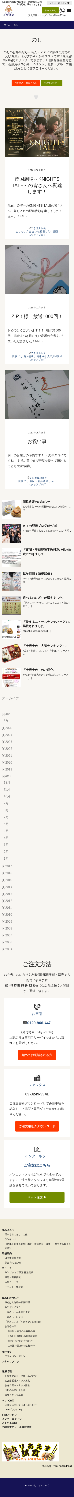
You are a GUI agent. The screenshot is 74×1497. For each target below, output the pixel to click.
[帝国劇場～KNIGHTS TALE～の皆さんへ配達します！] (37, 132)
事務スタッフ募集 (14, 1395)
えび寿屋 (37, 231)
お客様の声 (10, 1326)
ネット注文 (50, 10)
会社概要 (7, 1351)
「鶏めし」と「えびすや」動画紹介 (23, 1321)
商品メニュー (9, 1230)
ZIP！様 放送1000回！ (37, 316)
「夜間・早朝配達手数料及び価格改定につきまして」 (47, 552)
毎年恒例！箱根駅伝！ (38, 573)
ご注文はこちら (52, 83)
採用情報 (7, 1371)
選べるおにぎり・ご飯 (16, 1234)
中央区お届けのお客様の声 (21, 1331)
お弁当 (41, 481)
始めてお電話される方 (37, 1055)
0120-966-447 (39, 1023)
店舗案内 (7, 1253)
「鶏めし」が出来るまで (17, 1312)
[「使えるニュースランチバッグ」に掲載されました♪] (11, 629)
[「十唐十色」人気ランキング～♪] (11, 653)
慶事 (14, 356)
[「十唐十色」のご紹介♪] (11, 677)
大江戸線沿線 (54, 356)
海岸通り (41, 356)
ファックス (37, 1085)
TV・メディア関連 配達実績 (19, 1272)
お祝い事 (37, 441)
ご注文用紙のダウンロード (37, 1126)
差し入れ (48, 231)
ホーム (7, 25)
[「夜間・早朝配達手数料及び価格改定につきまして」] (11, 557)
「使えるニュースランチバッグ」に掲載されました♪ (47, 624)
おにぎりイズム (13, 1307)
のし (20, 356)
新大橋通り (30, 356)
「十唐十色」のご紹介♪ (39, 669)
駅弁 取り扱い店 (13, 1262)
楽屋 (55, 231)
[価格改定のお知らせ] (11, 509)
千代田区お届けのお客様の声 (22, 1336)
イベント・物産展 (14, 1287)
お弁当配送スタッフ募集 (17, 1380)
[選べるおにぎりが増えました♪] (11, 605)
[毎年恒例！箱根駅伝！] (11, 581)
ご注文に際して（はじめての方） (22, 1404)
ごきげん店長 (38, 228)
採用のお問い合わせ (15, 1390)
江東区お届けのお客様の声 (21, 1345)
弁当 (28, 231)
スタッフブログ (37, 234)
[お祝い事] (37, 394)
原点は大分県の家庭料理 (17, 1302)
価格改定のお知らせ (36, 501)
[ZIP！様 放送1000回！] (37, 269)
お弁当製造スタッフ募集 (17, 1385)
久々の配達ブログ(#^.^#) (40, 525)
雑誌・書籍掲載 (13, 1277)
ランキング (10, 1239)
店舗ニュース (11, 1282)
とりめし (21, 231)
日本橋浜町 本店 (13, 1258)
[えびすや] (8, 10)
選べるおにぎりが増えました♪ (43, 597)
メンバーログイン (58, 3)
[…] (27, 510)
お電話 (37, 1014)
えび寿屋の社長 (38, 477)
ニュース (7, 1268)
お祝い (33, 481)
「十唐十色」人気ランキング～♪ (45, 645)
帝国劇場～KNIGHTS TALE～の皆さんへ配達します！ (37, 185)
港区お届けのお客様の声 (20, 1341)
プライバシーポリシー (16, 1356)
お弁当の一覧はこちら (25, 83)
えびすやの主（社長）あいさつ (21, 1375)
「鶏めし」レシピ (14, 1317)
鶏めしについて (10, 1298)
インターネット (37, 1156)
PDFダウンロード (14, 1409)
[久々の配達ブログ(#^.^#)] (11, 533)
